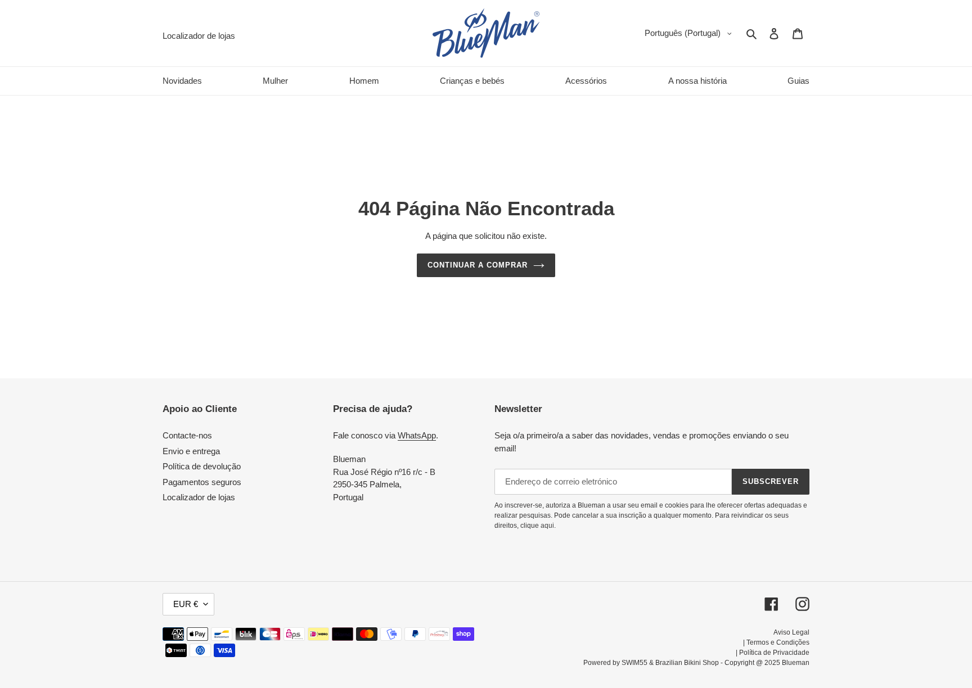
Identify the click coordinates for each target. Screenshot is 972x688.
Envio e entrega (191, 451)
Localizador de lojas (199, 497)
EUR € (185, 604)
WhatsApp (417, 435)
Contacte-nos (187, 435)
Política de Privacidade (774, 653)
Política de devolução (202, 466)
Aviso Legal (791, 632)
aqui (547, 525)
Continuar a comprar (478, 265)
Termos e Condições (777, 642)
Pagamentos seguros (202, 482)
